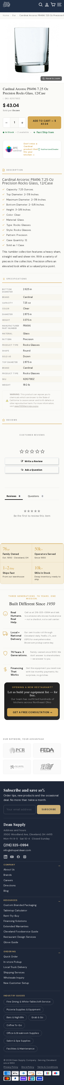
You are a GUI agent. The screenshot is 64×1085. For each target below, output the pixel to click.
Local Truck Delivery (15, 967)
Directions (10, 885)
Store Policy (27, 1067)
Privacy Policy (11, 1067)
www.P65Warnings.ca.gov (26, 406)
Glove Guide (11, 942)
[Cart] (53, 4)
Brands (8, 874)
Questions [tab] (33, 496)
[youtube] (12, 857)
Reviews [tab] (11, 496)
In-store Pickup (13, 961)
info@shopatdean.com (17, 850)
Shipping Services (14, 972)
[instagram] (25, 857)
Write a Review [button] (33, 461)
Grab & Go (37, 1017)
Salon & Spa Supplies (18, 1040)
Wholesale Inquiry (14, 977)
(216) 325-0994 (16, 845)
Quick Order (11, 956)
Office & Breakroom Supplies (23, 1033)
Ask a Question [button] (33, 469)
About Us (9, 869)
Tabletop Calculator (15, 910)
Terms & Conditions (47, 1067)
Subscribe (49, 809)
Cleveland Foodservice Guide (21, 931)
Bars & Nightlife (15, 1017)
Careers (8, 880)
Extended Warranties (16, 926)
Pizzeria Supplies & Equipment (23, 1009)
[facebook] (18, 857)
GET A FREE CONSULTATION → (32, 712)
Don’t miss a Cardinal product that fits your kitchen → (31, 149)
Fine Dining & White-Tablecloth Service (28, 1001)
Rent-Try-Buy (11, 915)
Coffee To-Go (14, 1025)
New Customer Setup (16, 983)
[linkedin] (5, 857)
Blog (6, 890)
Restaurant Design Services (20, 936)
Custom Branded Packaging (20, 905)
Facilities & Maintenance (20, 1048)
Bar (14, 15)
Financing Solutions (15, 921)
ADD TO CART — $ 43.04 (44, 122)
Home (6, 15)
